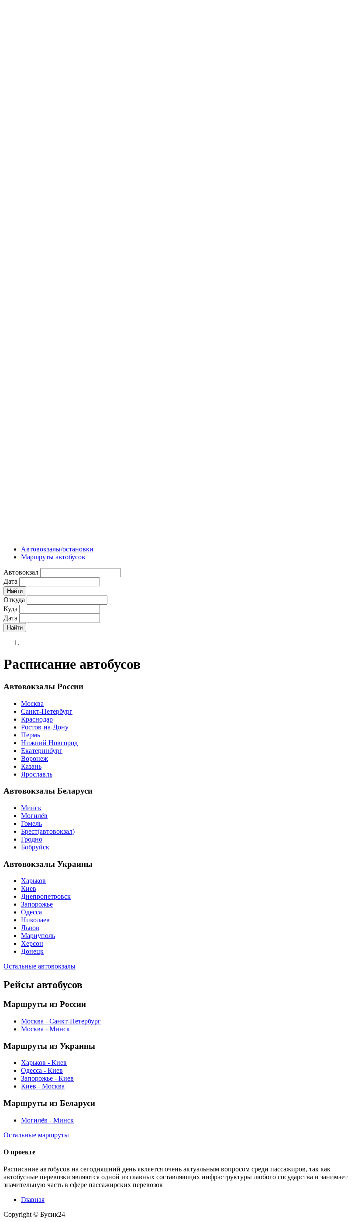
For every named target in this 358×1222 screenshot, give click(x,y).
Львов (30, 927)
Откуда (14, 599)
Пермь (30, 735)
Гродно (31, 839)
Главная (33, 1199)
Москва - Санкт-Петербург (61, 1021)
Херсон (32, 943)
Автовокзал (20, 572)
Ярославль (36, 774)
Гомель (31, 823)
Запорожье (37, 904)
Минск (31, 807)
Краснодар (37, 719)
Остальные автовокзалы (39, 966)
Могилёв (34, 815)
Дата (10, 581)
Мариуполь (38, 935)
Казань (31, 766)
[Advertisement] (38, 134)
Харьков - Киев (44, 1062)
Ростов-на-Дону (45, 727)
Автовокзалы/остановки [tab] (57, 549)
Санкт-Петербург (46, 711)
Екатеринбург (41, 750)
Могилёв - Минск (47, 1120)
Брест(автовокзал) (48, 831)
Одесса (31, 912)
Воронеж (34, 758)
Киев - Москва (43, 1086)
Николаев (35, 920)
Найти (15, 591)
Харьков (33, 880)
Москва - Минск (45, 1029)
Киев (28, 888)
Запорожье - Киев (47, 1078)
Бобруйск (35, 847)
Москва (32, 703)
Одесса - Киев (42, 1070)
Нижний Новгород (49, 742)
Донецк (32, 951)
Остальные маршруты (36, 1135)
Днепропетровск (46, 896)
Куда (10, 609)
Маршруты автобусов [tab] (53, 557)
